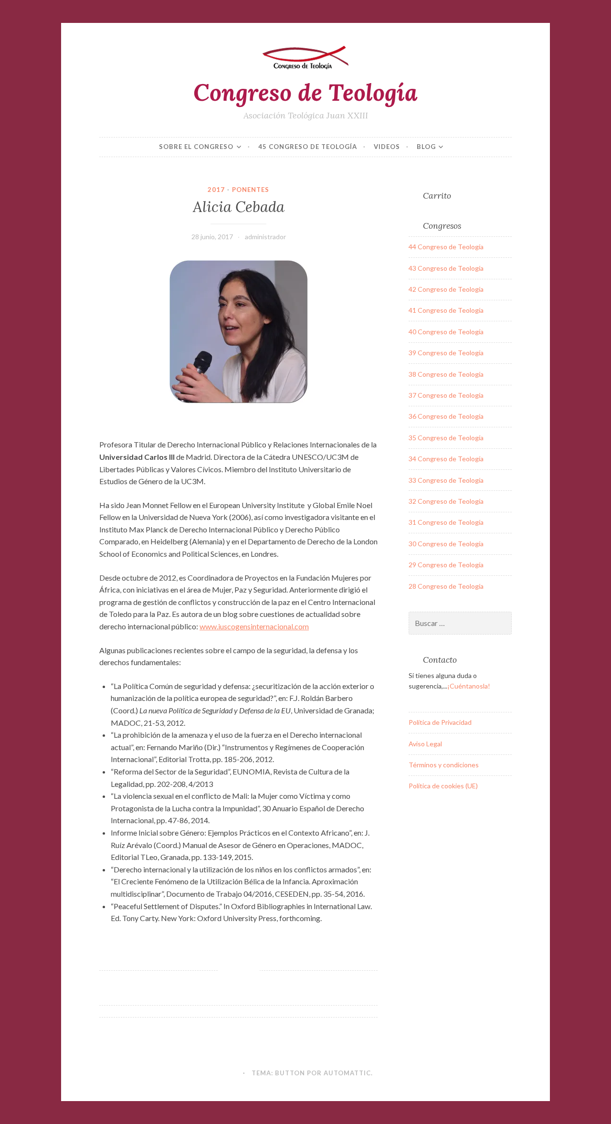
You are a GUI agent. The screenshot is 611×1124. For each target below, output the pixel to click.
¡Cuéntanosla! (468, 686)
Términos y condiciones (444, 765)
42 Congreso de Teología (446, 289)
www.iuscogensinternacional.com (254, 626)
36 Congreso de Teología (446, 416)
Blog (426, 146)
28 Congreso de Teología (446, 586)
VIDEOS (387, 146)
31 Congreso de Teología (446, 522)
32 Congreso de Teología (446, 501)
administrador (265, 237)
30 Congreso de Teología (446, 544)
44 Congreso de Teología (446, 247)
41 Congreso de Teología (446, 310)
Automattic (347, 1073)
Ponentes (250, 189)
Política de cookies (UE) (443, 786)
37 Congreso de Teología (446, 395)
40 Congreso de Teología (446, 332)
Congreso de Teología (305, 92)
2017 (216, 189)
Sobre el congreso (196, 146)
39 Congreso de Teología (446, 353)
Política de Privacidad (440, 722)
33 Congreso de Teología (446, 480)
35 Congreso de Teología (446, 438)
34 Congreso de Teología (446, 459)
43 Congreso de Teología (446, 268)
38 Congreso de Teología (446, 374)
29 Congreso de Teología (446, 565)
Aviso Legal (425, 744)
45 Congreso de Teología (307, 146)
